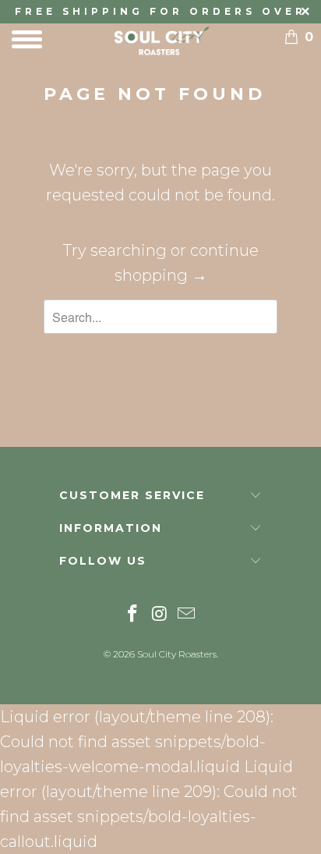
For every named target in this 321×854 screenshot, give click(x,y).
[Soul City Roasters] (160, 40)
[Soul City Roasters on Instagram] (159, 615)
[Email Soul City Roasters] (187, 615)
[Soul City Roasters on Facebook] (132, 615)
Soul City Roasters (177, 654)
